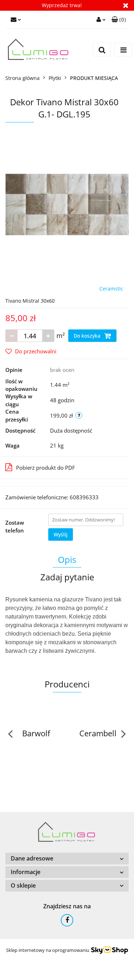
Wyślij (61, 534)
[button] (119, 20)
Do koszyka (88, 335)
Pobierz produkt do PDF (45, 467)
